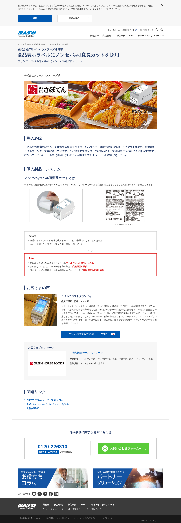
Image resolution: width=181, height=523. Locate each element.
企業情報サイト (128, 30)
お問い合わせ (148, 30)
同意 (35, 18)
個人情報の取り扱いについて (30, 518)
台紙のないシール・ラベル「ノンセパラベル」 (49, 404)
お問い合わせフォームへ (126, 448)
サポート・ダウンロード (103, 504)
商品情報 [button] (106, 35)
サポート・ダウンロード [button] (149, 35)
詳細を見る (74, 18)
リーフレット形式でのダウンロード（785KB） (87, 334)
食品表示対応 (33, 408)
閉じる (162, 5)
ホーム (20, 44)
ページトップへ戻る (177, 514)
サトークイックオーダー (55, 509)
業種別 (46, 504)
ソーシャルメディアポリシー (86, 518)
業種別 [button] (93, 35)
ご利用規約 (50, 518)
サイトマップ (107, 518)
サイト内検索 (157, 29)
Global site (161, 29)
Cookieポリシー (65, 518)
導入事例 (121, 35)
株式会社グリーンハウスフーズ (87, 352)
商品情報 (58, 504)
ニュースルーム (114, 30)
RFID (131, 35)
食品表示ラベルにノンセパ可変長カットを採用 (51, 44)
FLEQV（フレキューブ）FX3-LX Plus (45, 400)
